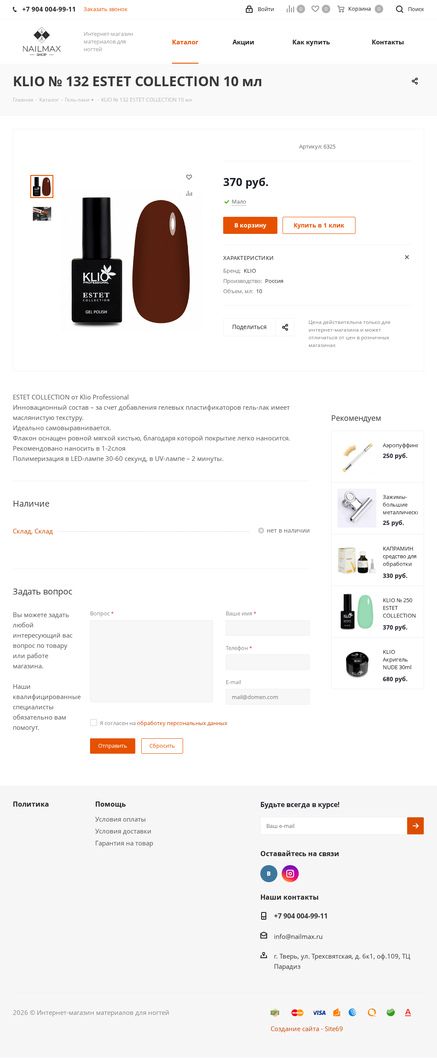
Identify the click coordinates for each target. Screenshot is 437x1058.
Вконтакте (268, 873)
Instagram (290, 873)
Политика (31, 804)
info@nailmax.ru (298, 936)
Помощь (110, 804)
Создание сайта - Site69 (307, 1028)
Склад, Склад (33, 531)
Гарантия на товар (124, 843)
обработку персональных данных (182, 723)
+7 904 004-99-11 (301, 916)
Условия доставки (123, 831)
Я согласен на (163, 723)
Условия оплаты (120, 819)
